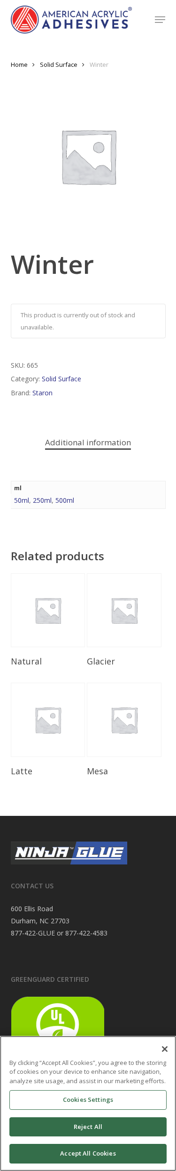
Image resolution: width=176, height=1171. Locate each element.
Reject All (88, 1126)
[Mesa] (124, 720)
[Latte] (48, 720)
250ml (42, 500)
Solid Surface (58, 64)
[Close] (164, 1049)
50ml (21, 500)
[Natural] (48, 610)
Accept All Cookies (87, 1153)
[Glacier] (124, 610)
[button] (160, 19)
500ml (64, 500)
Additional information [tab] (88, 442)
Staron (42, 392)
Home (19, 64)
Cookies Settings (88, 1099)
